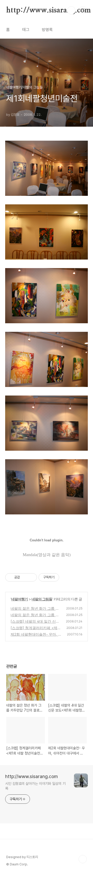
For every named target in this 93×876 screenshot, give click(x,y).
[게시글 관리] (31, 577)
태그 (25, 29)
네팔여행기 (19, 599)
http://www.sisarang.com (48, 10)
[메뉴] (83, 10)
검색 (71, 10)
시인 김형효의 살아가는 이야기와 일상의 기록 (35, 786)
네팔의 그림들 (42, 599)
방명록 (47, 29)
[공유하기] (24, 577)
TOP (83, 859)
